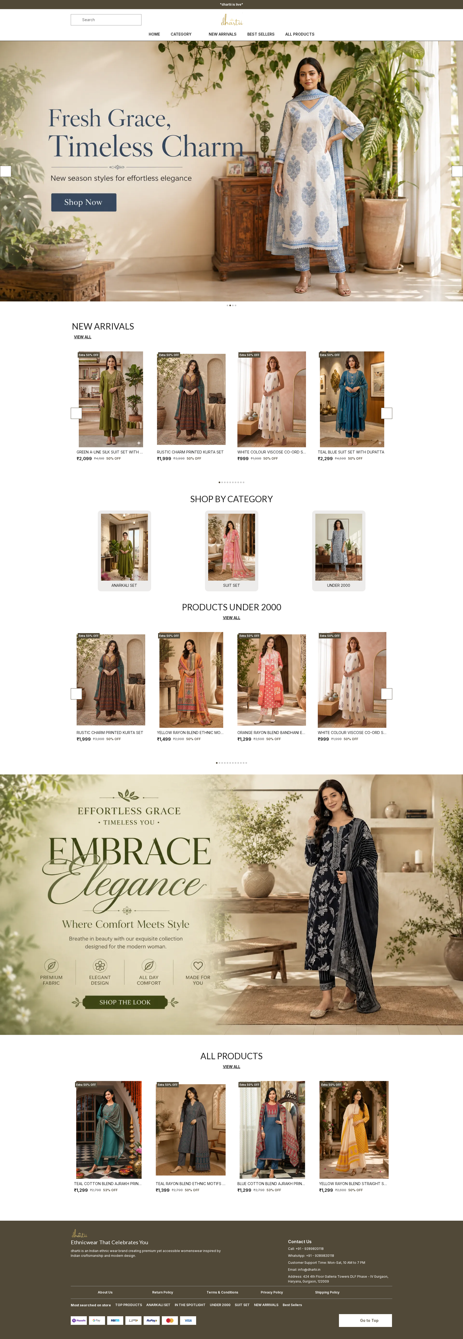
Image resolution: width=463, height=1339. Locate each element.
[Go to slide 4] (235, 305)
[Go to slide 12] (246, 763)
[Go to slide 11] (243, 763)
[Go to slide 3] (233, 305)
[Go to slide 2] (230, 305)
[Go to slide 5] (230, 482)
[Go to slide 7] (235, 482)
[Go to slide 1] (227, 305)
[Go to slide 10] (243, 482)
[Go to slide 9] (241, 482)
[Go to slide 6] (233, 482)
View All (82, 337)
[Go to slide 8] (238, 482)
